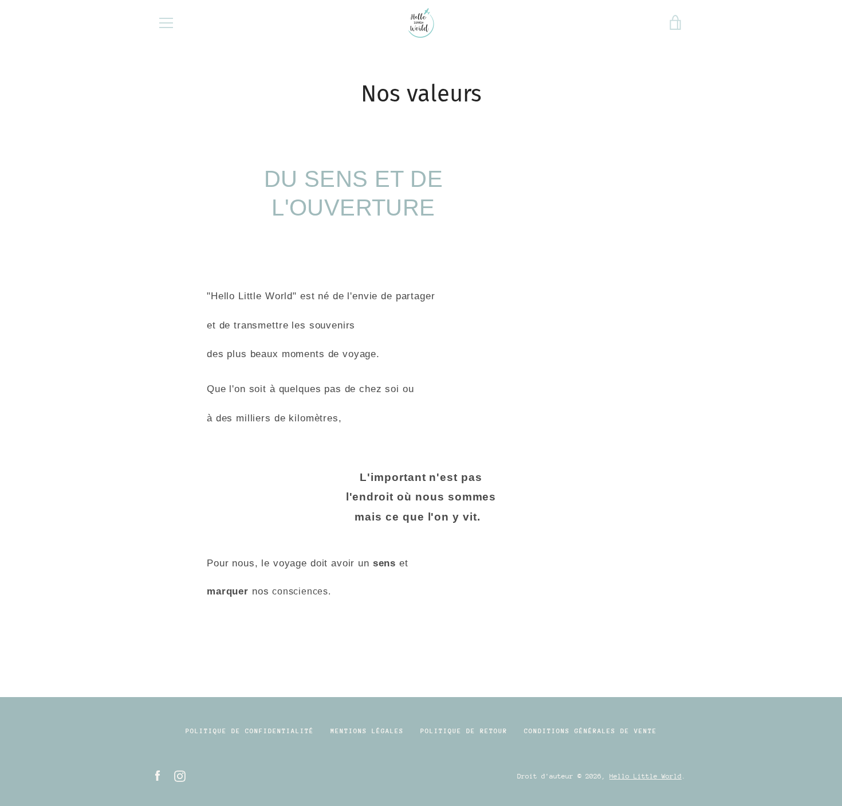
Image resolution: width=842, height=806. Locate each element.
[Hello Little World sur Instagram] (180, 775)
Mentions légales (367, 731)
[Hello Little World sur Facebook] (157, 775)
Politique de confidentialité (250, 731)
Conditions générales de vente (590, 731)
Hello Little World (645, 776)
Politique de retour (463, 731)
